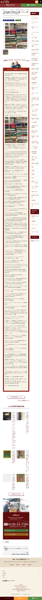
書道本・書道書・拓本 (35, 131)
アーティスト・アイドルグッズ (35, 17)
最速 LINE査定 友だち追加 (9, 530)
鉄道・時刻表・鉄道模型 (35, 78)
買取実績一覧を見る (16, 494)
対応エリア (26, 561)
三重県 (23, 564)
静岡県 (29, 564)
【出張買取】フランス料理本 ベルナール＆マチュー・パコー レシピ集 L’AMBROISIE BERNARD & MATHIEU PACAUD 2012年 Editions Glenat (14, 432)
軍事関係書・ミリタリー (35, 83)
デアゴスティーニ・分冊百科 (35, 147)
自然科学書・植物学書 (35, 64)
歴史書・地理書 (35, 163)
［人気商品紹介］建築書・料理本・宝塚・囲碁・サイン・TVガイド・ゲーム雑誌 (27, 462)
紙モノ (33, 177)
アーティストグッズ (35, 23)
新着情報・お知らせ (35, 217)
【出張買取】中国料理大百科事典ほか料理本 (13, 458)
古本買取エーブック (5, 9)
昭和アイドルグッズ (35, 28)
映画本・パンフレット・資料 (35, 182)
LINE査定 (35, 598)
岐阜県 (17, 564)
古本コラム (34, 228)
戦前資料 (34, 200)
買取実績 (11, 9)
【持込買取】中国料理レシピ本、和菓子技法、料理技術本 (13, 483)
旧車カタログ (35, 191)
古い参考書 (34, 122)
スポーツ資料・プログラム (35, 110)
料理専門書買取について (16, 397)
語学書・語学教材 (35, 105)
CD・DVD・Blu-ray (35, 204)
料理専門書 (34, 115)
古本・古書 (34, 37)
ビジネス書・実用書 (35, 45)
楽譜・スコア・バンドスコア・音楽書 (35, 158)
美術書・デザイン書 (35, 88)
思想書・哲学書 (35, 68)
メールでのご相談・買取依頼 (10, 534)
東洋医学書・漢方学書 (35, 54)
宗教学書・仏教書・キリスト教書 (35, 100)
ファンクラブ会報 (35, 33)
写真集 (33, 170)
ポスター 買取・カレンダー (35, 187)
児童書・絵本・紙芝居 (35, 126)
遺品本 (33, 174)
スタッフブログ (35, 232)
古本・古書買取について (23, 400)
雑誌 (33, 167)
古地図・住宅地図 (35, 196)
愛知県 (11, 564)
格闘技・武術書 (35, 118)
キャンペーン (35, 224)
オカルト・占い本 (35, 93)
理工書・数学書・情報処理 (35, 59)
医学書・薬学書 (35, 49)
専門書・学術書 (35, 41)
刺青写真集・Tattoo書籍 (35, 152)
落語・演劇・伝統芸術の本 (35, 73)
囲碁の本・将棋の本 (35, 137)
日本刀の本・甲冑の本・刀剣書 (35, 142)
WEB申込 (21, 598)
